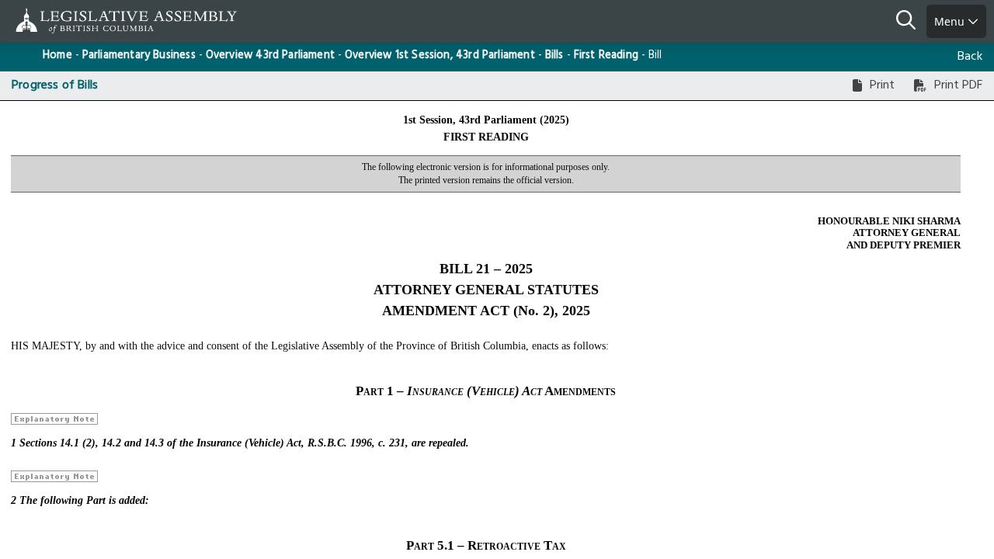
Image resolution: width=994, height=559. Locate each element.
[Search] (911, 21)
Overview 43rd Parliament (270, 55)
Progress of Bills (55, 85)
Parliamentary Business (139, 55)
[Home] (62, 20)
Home (57, 55)
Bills (554, 55)
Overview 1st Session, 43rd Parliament (440, 55)
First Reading (606, 55)
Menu (951, 21)
